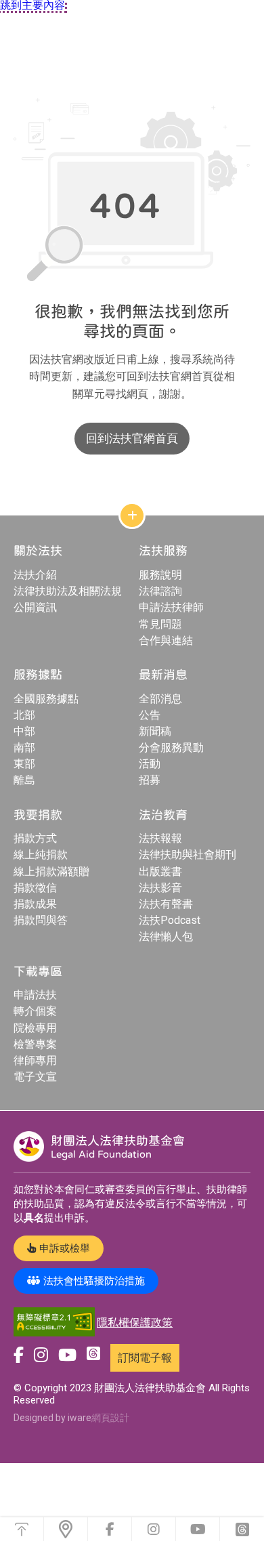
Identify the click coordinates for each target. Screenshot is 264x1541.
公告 (149, 715)
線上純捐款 (41, 854)
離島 (24, 780)
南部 (24, 747)
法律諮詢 (160, 591)
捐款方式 (35, 838)
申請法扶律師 (171, 607)
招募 (149, 780)
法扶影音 (160, 887)
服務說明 (160, 574)
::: (3, 83)
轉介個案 (35, 1011)
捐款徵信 (35, 887)
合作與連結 (166, 640)
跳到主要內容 (32, 5)
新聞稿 (155, 731)
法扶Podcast (169, 920)
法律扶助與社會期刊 (187, 854)
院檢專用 (35, 1027)
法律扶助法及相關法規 (68, 591)
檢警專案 (35, 1044)
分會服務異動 (171, 747)
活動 (149, 763)
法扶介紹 (35, 574)
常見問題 (160, 624)
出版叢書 (160, 871)
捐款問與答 (41, 920)
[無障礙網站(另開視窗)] (54, 1322)
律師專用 (35, 1060)
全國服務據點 (46, 698)
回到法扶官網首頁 (132, 438)
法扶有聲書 (166, 904)
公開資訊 (35, 607)
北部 (24, 715)
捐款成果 (35, 904)
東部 (24, 763)
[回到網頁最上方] (21, 1529)
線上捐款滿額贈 (51, 871)
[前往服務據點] (65, 1529)
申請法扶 (35, 994)
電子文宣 (35, 1076)
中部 (24, 731)
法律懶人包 (166, 936)
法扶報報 (160, 838)
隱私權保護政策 (135, 1322)
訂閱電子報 (145, 1357)
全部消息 (160, 698)
